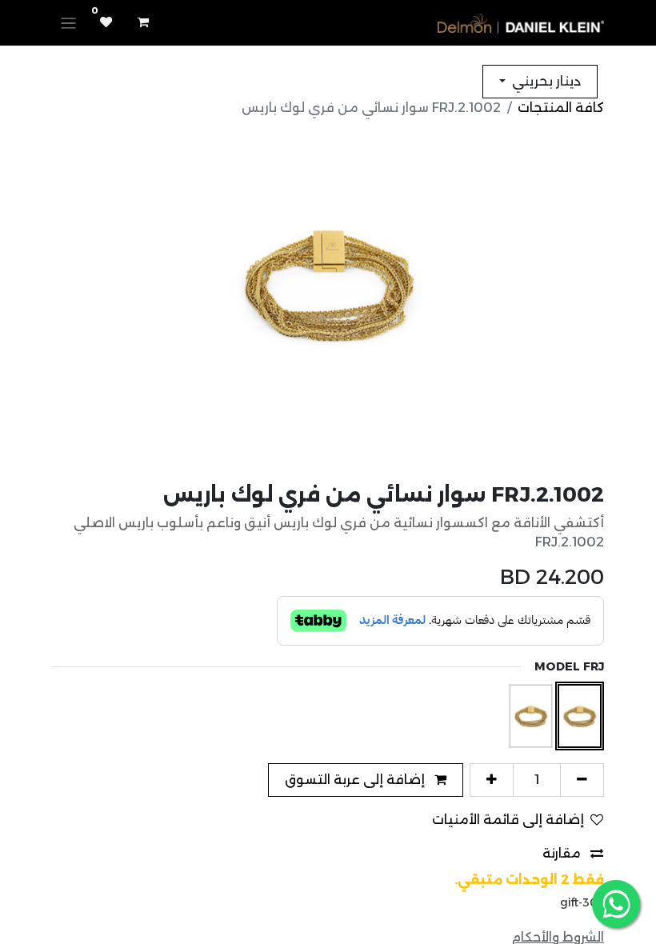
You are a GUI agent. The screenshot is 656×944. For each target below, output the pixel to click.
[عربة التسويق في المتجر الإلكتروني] (143, 22)
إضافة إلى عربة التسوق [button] (356, 779)
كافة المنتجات (561, 107)
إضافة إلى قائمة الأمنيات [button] (508, 819)
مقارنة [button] (563, 853)
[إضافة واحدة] (492, 780)
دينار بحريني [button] (545, 81)
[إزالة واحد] (582, 780)
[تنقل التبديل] (68, 22)
